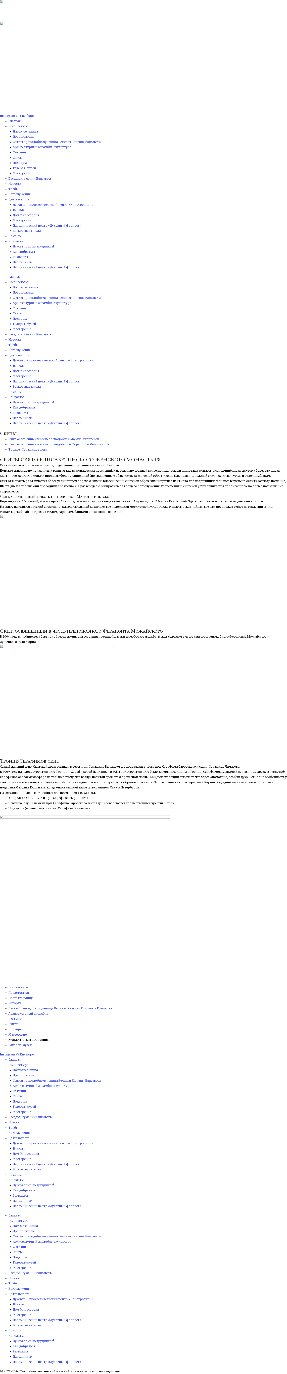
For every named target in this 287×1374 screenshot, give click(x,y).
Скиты (18, 158)
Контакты (16, 241)
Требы (13, 189)
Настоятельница (25, 131)
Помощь (14, 236)
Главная (14, 121)
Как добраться (24, 252)
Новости (14, 184)
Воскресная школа (27, 231)
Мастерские (22, 173)
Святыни (19, 152)
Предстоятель (23, 136)
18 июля (19, 210)
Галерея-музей (24, 168)
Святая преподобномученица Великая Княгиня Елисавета (57, 142)
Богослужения (19, 194)
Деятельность (18, 199)
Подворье (20, 163)
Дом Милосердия (26, 215)
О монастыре (18, 126)
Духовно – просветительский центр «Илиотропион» (53, 205)
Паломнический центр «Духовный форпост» (47, 225)
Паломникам (22, 262)
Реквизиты (21, 257)
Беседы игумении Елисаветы (30, 178)
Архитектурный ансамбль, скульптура (42, 147)
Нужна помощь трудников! (33, 246)
